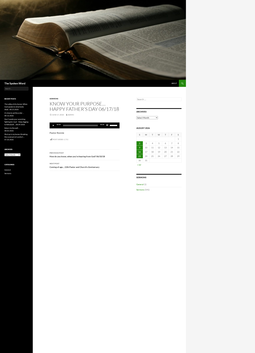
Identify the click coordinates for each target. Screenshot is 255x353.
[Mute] (107, 125)
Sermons (54, 99)
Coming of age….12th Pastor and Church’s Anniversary (74, 165)
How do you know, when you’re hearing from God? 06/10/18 (77, 155)
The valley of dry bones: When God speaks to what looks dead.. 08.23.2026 (15, 107)
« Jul (139, 164)
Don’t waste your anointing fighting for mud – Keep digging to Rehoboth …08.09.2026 (16, 122)
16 (139, 152)
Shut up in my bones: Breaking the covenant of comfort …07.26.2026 (15, 137)
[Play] (53, 125)
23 (139, 156)
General (140, 184)
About (174, 83)
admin (71, 115)
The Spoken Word (14, 83)
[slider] (114, 125)
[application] (85, 125)
